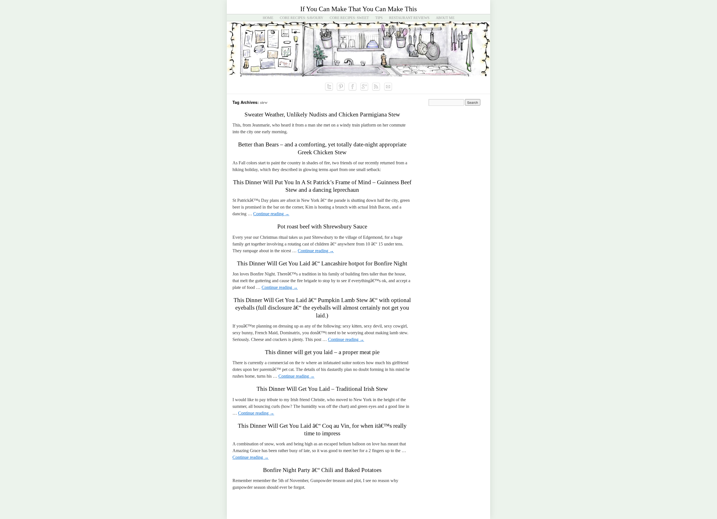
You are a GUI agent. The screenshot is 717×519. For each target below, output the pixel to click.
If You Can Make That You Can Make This (358, 9)
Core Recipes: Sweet (349, 18)
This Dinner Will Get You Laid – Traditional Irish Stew (322, 388)
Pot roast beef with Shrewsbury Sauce (322, 226)
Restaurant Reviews (409, 18)
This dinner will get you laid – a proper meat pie (322, 352)
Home (268, 18)
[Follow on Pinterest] (341, 87)
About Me (445, 18)
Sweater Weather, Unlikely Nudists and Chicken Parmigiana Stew (322, 114)
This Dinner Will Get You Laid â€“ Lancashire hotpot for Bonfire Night (322, 263)
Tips (379, 18)
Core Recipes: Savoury (301, 18)
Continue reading (271, 213)
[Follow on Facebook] (352, 87)
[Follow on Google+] (364, 87)
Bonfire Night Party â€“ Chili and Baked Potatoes (322, 470)
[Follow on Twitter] (329, 87)
